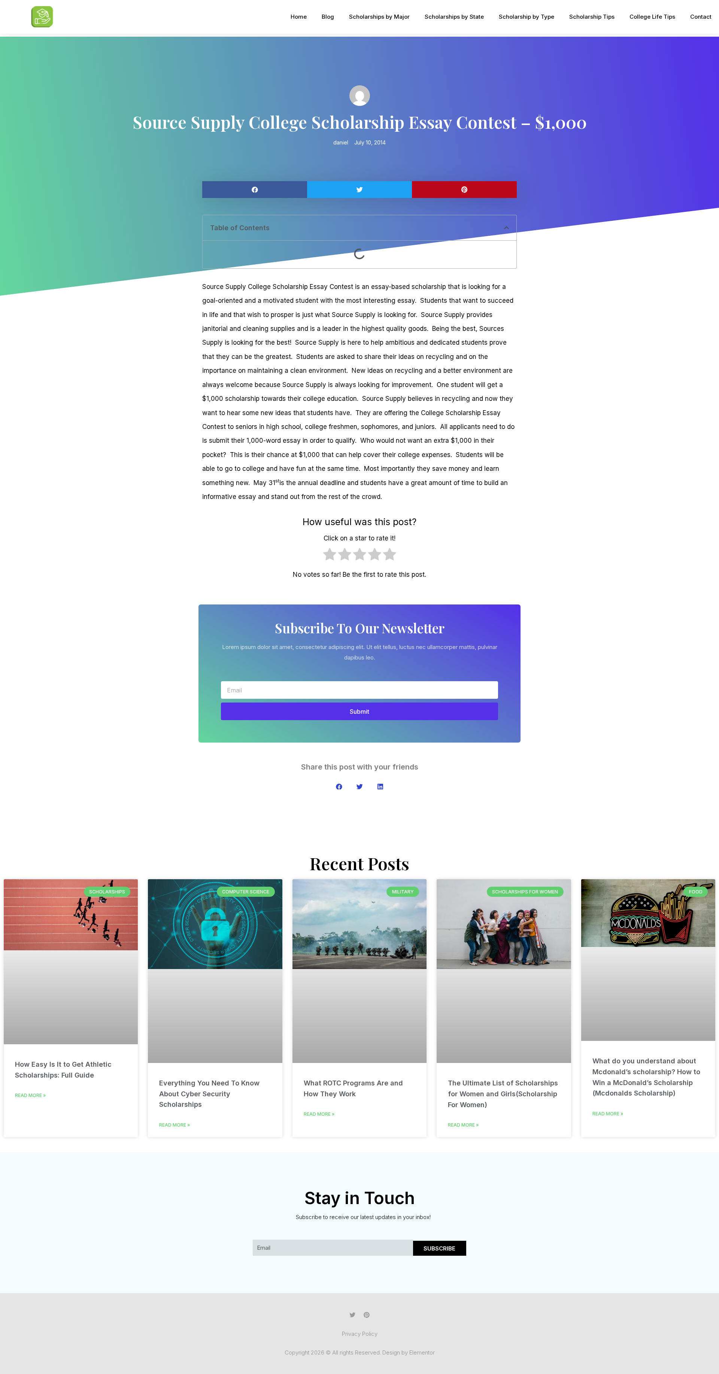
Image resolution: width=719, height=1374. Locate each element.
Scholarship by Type (526, 16)
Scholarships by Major (379, 16)
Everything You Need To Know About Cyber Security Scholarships (209, 1094)
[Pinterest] (367, 1315)
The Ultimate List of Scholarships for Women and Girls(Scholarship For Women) (503, 1094)
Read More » (30, 1095)
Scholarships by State (454, 16)
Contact (701, 16)
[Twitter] (352, 1315)
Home (299, 16)
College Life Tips (652, 16)
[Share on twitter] (359, 189)
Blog (328, 16)
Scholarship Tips (592, 16)
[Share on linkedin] (380, 786)
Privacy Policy (359, 1333)
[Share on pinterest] (464, 189)
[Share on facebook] (254, 189)
